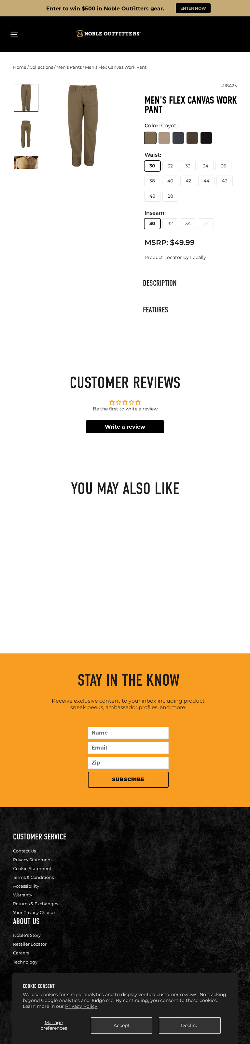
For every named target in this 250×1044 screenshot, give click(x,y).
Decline (189, 1025)
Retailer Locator (30, 944)
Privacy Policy (81, 1006)
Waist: (153, 155)
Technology (25, 962)
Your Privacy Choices (34, 912)
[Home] (108, 35)
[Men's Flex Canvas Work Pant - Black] (62, 594)
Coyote (150, 138)
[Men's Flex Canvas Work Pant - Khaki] (30, 594)
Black (206, 138)
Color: (162, 125)
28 (170, 196)
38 (152, 181)
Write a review (125, 426)
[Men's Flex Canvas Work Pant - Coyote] (19, 594)
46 (225, 181)
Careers (21, 952)
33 (187, 166)
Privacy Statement (32, 859)
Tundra (192, 138)
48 (152, 196)
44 (206, 181)
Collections (41, 67)
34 (205, 166)
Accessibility (26, 886)
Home (19, 67)
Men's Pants (69, 67)
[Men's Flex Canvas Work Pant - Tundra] (51, 594)
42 (188, 181)
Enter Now (193, 8)
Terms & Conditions (33, 877)
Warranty (22, 894)
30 (152, 166)
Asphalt (178, 138)
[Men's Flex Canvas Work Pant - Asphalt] (40, 594)
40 (170, 181)
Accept (122, 1025)
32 (170, 166)
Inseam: (155, 213)
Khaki (164, 138)
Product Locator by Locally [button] (175, 257)
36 (223, 166)
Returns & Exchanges (35, 903)
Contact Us (24, 850)
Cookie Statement (32, 868)
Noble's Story (27, 935)
